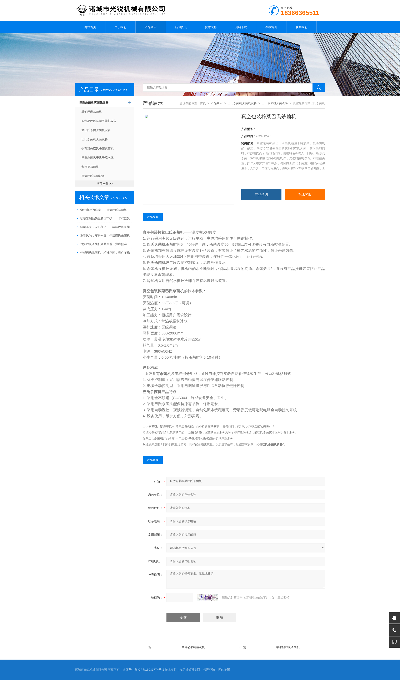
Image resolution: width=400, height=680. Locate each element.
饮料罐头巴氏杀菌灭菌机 (97, 148)
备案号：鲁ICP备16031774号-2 (143, 669)
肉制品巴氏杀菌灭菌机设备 (98, 121)
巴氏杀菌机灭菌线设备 (94, 102)
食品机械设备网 (190, 669)
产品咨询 (261, 194)
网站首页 (90, 27)
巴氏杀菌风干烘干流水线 (97, 157)
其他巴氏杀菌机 (91, 111)
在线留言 (271, 27)
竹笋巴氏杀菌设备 (93, 176)
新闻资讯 (181, 27)
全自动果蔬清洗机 (193, 647)
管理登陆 (209, 669)
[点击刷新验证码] (207, 597)
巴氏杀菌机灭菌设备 (94, 139)
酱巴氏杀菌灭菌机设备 (96, 130)
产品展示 (150, 27)
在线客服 (304, 194)
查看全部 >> (105, 183)
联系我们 (301, 27)
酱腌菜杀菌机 (90, 166)
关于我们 (120, 27)
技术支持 (211, 27)
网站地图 (224, 669)
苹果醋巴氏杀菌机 (288, 647)
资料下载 (241, 27)
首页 (203, 103)
